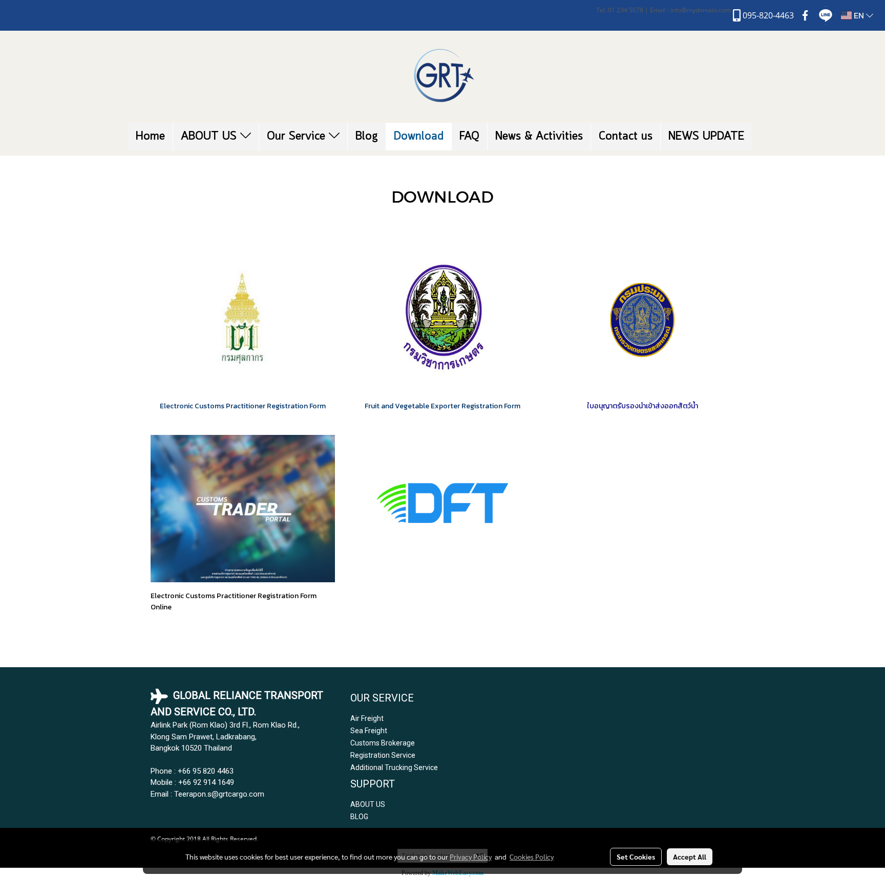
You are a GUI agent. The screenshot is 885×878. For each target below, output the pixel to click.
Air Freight (367, 718)
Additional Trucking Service (394, 767)
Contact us (625, 136)
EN (859, 15)
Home (150, 136)
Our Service (298, 136)
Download (419, 136)
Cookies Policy (532, 856)
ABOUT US (210, 136)
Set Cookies (636, 856)
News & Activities (539, 136)
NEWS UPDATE (706, 136)
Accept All (689, 856)
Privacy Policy (471, 856)
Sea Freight (368, 731)
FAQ (469, 136)
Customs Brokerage (382, 743)
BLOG (359, 817)
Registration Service (382, 755)
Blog (366, 136)
